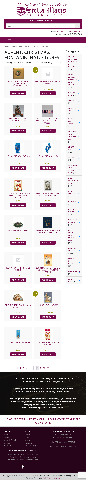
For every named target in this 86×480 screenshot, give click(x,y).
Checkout (39, 20)
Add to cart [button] (18, 93)
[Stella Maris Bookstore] (42, 9)
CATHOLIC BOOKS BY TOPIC (72, 121)
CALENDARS (73, 100)
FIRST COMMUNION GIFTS (73, 180)
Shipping (28, 443)
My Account (51, 20)
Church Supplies (11, 440)
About (7, 443)
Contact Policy (30, 445)
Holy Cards (72, 201)
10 (44, 368)
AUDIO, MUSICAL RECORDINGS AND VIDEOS (73, 79)
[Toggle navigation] (9, 40)
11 (48, 368)
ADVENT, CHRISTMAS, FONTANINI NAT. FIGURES (29, 46)
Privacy (27, 437)
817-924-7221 (63, 31)
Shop (6, 437)
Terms (27, 435)
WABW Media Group (51, 478)
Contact (7, 445)
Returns (28, 440)
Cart (32, 20)
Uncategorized (74, 271)
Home (6, 46)
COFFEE (71, 157)
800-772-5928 (76, 31)
